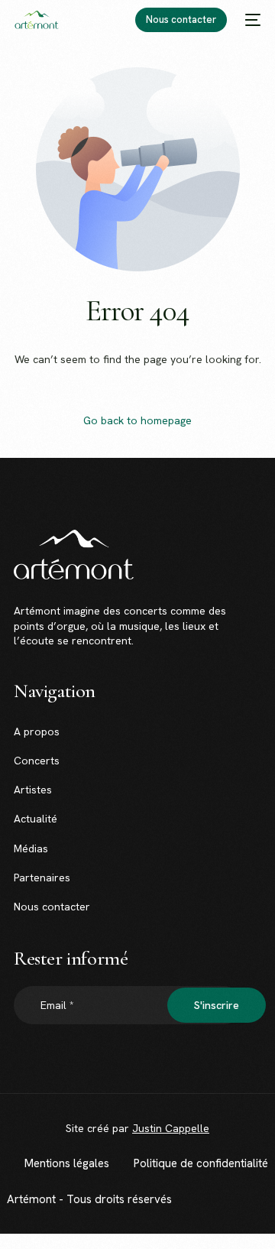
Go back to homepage (137, 420)
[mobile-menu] (251, 20)
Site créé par (137, 1128)
